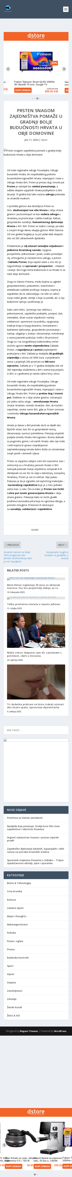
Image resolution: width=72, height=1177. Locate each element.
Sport (10, 965)
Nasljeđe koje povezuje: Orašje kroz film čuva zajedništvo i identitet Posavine (33, 828)
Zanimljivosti (14, 990)
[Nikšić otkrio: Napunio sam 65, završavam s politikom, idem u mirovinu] (36, 630)
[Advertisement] (36, 1072)
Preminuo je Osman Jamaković (25, 817)
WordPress (60, 1031)
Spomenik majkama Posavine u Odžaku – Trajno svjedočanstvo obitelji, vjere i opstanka (35, 862)
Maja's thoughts (16, 916)
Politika (11, 932)
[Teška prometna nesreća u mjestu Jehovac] (36, 598)
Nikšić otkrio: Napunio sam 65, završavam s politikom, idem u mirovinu (34, 654)
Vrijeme (11, 982)
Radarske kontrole (18, 957)
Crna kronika (14, 891)
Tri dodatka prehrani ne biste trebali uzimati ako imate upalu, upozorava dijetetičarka (35, 706)
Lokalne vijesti (15, 908)
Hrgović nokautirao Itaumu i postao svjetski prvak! (33, 839)
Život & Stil (13, 1015)
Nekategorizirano (17, 924)
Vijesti (44, 139)
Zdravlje (11, 999)
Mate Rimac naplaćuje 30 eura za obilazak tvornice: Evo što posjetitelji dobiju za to (33, 586)
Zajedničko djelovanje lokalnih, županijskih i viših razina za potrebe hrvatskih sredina (35, 850)
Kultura (11, 899)
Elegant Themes (29, 1031)
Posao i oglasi (15, 941)
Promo (11, 949)
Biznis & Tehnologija (19, 883)
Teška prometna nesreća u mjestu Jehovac (33, 604)
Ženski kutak (14, 1007)
